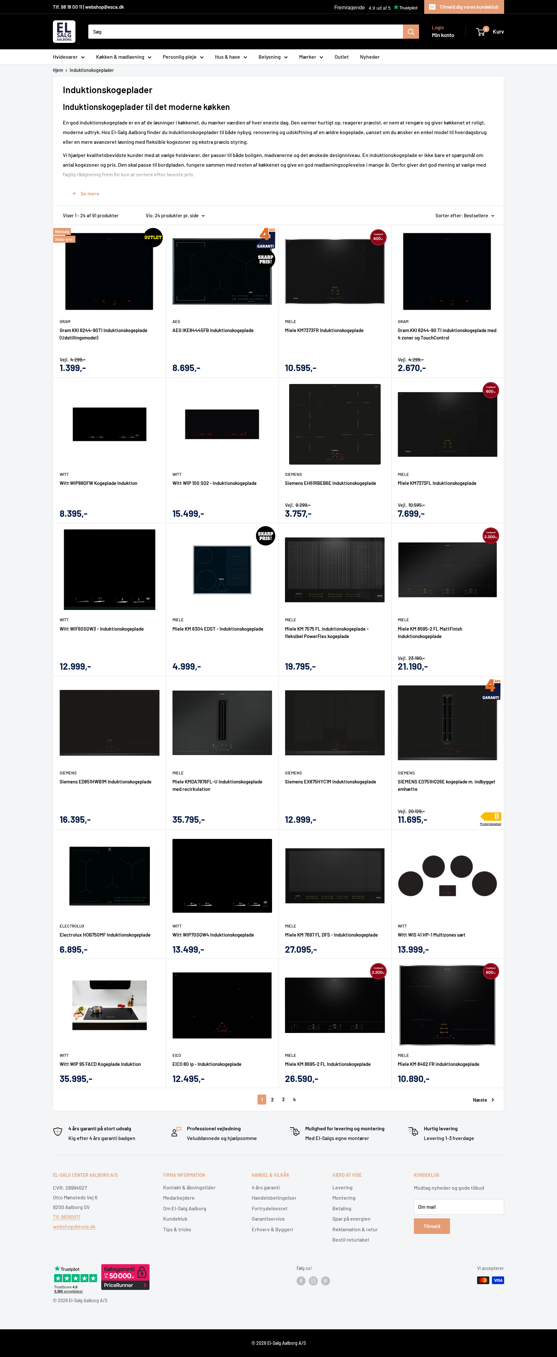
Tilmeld (432, 1226)
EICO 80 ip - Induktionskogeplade (206, 1064)
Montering (344, 1198)
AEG (176, 321)
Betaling (341, 1208)
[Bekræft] (411, 32)
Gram (65, 321)
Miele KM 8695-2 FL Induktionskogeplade (328, 1064)
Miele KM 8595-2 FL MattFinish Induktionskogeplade (430, 632)
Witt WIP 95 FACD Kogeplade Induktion (100, 1064)
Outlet (342, 57)
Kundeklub (175, 1218)
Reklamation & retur (355, 1229)
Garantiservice (268, 1218)
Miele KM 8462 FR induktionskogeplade (438, 1064)
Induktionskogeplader (92, 70)
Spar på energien (351, 1218)
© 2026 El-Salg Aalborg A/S (278, 1343)
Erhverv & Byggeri (272, 1229)
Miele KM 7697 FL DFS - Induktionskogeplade (331, 935)
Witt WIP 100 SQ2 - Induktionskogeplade (214, 483)
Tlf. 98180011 (66, 1217)
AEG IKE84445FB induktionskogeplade (213, 330)
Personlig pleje (180, 57)
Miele (290, 321)
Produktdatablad (490, 824)
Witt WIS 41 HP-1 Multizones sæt (431, 935)
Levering (342, 1187)
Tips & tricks (177, 1229)
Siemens (293, 474)
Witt (64, 474)
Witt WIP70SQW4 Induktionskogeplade (213, 935)
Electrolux (72, 926)
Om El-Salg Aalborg (184, 1208)
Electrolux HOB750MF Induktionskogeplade (105, 935)
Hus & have (227, 57)
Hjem (58, 70)
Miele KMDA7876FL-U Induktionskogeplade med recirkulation (217, 785)
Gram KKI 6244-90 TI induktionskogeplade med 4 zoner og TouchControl (447, 333)
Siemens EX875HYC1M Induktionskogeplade (330, 781)
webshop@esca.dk (74, 1226)
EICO (176, 1055)
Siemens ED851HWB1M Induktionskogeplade (105, 781)
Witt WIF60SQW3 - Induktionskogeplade (102, 629)
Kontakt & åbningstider (189, 1187)
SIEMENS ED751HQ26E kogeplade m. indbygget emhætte (446, 785)
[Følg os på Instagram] (313, 1280)
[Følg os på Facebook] (301, 1280)
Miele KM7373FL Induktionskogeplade (437, 483)
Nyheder (370, 57)
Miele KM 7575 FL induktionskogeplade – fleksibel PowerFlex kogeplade (327, 632)
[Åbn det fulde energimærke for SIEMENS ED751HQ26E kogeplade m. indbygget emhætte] (490, 817)
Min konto (443, 35)
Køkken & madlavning (120, 57)
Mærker (307, 57)
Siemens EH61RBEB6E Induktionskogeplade (330, 483)
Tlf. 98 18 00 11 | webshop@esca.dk (88, 7)
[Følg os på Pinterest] (325, 1280)
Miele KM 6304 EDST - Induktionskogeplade (217, 629)
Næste (480, 1100)
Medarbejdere (179, 1198)
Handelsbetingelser (274, 1198)
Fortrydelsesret (270, 1208)
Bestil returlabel (350, 1239)
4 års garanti (266, 1187)
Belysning (270, 57)
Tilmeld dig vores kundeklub (468, 7)
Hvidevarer (65, 57)
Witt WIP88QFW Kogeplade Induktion (98, 483)
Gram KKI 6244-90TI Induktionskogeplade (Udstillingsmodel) (103, 333)
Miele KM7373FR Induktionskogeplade (324, 330)
